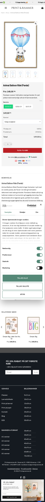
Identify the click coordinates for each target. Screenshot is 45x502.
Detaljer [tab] (22, 212)
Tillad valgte (22, 286)
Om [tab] (37, 212)
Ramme (9, 117)
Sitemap (35, 469)
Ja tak (36, 372)
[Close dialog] (42, 481)
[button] (5, 7)
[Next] (43, 331)
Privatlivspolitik (26, 469)
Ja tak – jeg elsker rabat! (12, 497)
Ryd (41, 100)
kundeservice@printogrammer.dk (32, 465)
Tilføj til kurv (22, 150)
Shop (7, 13)
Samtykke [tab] (8, 212)
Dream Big (33, 336)
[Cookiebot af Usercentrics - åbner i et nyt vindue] (27, 205)
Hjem (3, 13)
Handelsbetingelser (13, 469)
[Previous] (1, 331)
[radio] (8, 106)
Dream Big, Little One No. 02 (11, 338)
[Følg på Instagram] (24, 478)
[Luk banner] (41, 206)
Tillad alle (22, 278)
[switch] (40, 255)
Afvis (22, 294)
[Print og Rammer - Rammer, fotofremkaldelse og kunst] (22, 8)
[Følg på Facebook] (21, 478)
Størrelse (6, 102)
